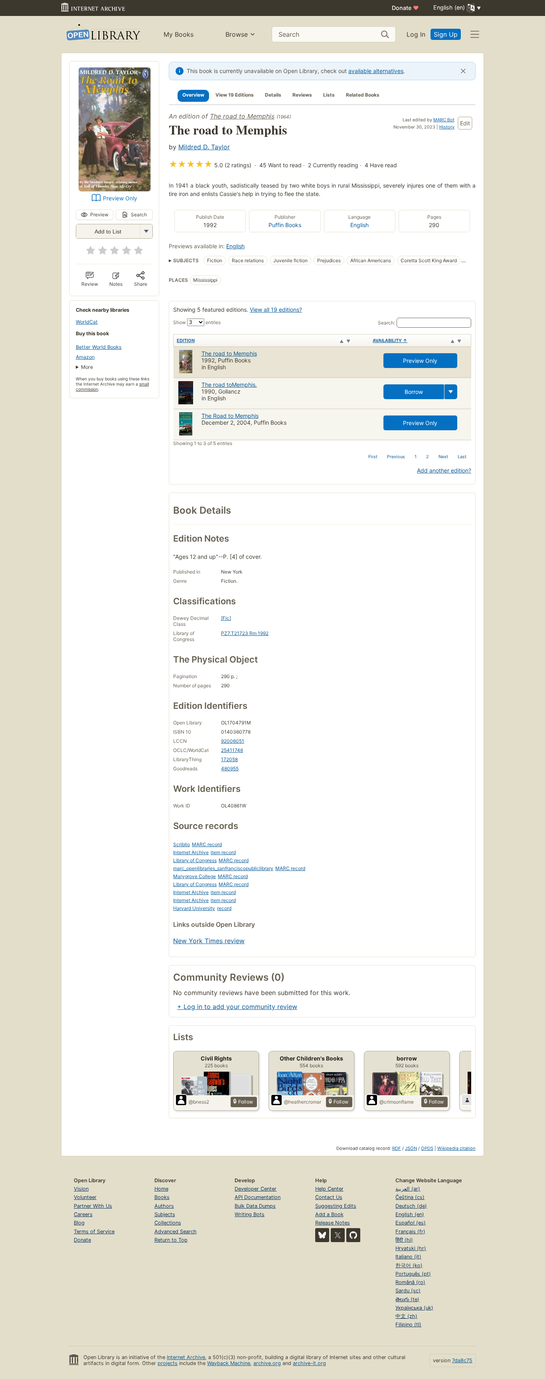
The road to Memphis (242, 116)
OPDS (427, 1148)
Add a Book (329, 1214)
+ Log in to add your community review (237, 1007)
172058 (229, 759)
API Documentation (257, 1197)
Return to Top (171, 1240)
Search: (386, 323)
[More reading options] (451, 391)
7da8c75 (462, 1360)
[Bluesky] (322, 1235)
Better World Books (99, 347)
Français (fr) (410, 1232)
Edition (186, 340)
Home (161, 1189)
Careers (83, 1214)
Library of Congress (195, 860)
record (224, 908)
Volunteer (85, 1197)
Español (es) (410, 1223)
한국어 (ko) (409, 1265)
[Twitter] (338, 1235)
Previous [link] (396, 456)
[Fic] (226, 618)
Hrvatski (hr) (410, 1248)
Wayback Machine (228, 1363)
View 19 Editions (234, 95)
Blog (79, 1223)
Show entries (197, 322)
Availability (390, 340)
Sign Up (446, 34)
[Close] (463, 71)
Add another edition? (444, 470)
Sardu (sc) (408, 1291)
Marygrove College (194, 876)
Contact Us (328, 1197)
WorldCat (87, 322)
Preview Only (120, 198)
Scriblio (181, 844)
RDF (396, 1148)
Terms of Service (94, 1232)
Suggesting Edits (335, 1206)
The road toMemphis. (229, 384)
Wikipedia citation (456, 1148)
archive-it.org (309, 1363)
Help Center (329, 1189)
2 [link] (427, 456)
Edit (465, 123)
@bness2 (199, 1102)
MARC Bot (443, 120)
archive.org (267, 1363)
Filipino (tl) (408, 1325)
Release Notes (332, 1223)
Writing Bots (250, 1214)
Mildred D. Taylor (204, 147)
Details (273, 95)
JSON (411, 1148)
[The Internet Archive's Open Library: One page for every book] (102, 34)
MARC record (207, 844)
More (87, 367)
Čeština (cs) (410, 1197)
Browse (236, 34)
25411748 (232, 750)
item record (223, 852)
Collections (167, 1223)
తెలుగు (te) (407, 1299)
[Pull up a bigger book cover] (114, 189)
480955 (230, 769)
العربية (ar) (407, 1189)
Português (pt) (413, 1274)
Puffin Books (285, 225)
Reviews (302, 95)
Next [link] (443, 456)
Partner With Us (93, 1206)
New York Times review (209, 941)
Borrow (414, 391)
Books (162, 1197)
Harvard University (194, 908)
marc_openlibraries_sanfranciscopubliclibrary (223, 868)
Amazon (85, 357)
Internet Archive (191, 852)
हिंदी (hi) (404, 1240)
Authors (164, 1206)
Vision (81, 1189)
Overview (193, 95)
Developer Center (255, 1189)
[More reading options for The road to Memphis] (146, 231)
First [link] (372, 456)
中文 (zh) (406, 1316)
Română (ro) (410, 1282)
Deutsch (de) (411, 1206)
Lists (329, 95)
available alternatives (375, 70)
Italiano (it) (408, 1257)
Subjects (164, 1214)
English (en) (409, 1214)
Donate (405, 7)
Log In (416, 34)
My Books (179, 34)
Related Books (362, 95)
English (359, 225)
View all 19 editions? (276, 309)
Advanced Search (175, 1232)
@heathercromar (302, 1102)
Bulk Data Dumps (255, 1206)
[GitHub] (353, 1235)
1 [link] (416, 456)
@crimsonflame (396, 1102)
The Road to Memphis (230, 415)
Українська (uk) (414, 1308)
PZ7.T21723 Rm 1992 (245, 633)
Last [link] (462, 456)
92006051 (232, 741)
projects (168, 1363)
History (446, 127)
